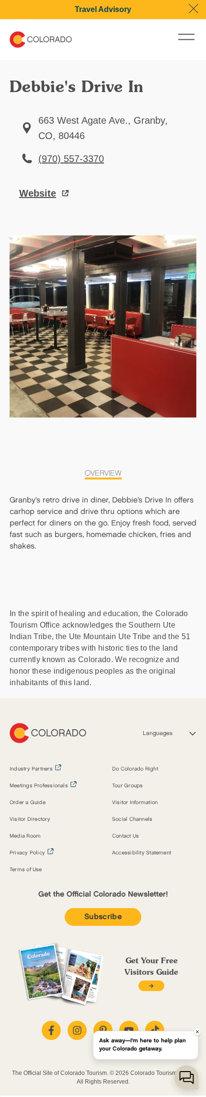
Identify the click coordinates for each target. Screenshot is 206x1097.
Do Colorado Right (135, 769)
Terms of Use (26, 869)
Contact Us (125, 836)
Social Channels (132, 819)
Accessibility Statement (141, 853)
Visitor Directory (30, 819)
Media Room (25, 836)
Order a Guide (28, 802)
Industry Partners (31, 769)
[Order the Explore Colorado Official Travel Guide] (151, 986)
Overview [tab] (103, 473)
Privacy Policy (27, 853)
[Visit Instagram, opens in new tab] (77, 1030)
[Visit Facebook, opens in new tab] (51, 1030)
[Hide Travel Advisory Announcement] (193, 8)
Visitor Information (135, 802)
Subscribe (103, 917)
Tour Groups (127, 785)
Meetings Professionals (39, 785)
